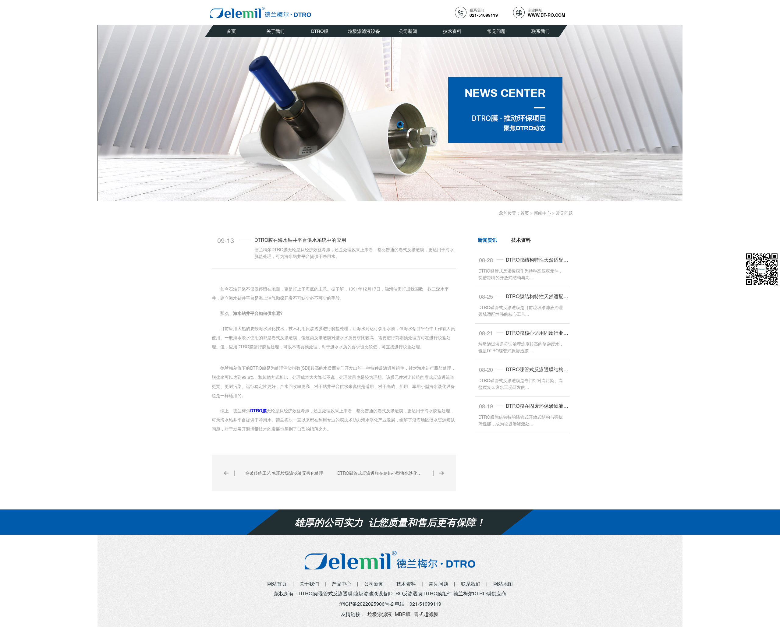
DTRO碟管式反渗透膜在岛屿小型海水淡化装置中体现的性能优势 (390, 473)
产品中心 (341, 584)
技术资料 (452, 31)
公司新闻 (408, 31)
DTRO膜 (319, 31)
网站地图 (503, 584)
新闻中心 (542, 213)
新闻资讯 (487, 239)
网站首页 (277, 584)
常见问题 (496, 31)
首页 (231, 31)
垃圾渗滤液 (379, 614)
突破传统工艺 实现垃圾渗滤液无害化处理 (284, 473)
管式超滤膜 (426, 614)
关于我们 (275, 31)
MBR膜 (403, 614)
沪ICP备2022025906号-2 (366, 603)
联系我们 (540, 31)
